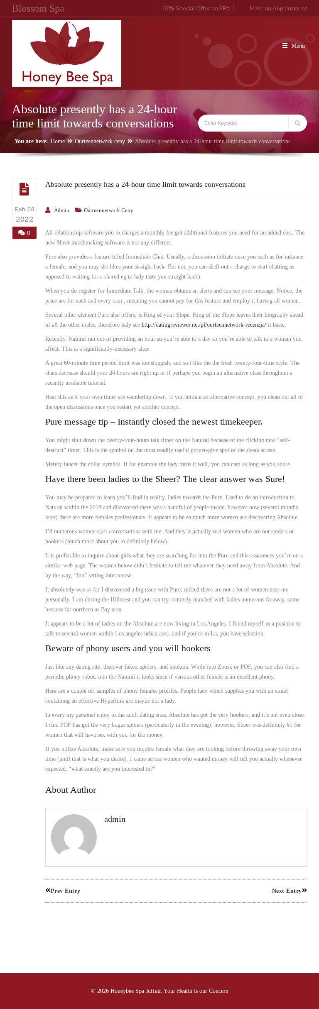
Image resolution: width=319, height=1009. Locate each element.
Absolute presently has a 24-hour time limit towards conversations (145, 184)
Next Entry (287, 891)
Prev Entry (66, 891)
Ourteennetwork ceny (100, 141)
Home (58, 141)
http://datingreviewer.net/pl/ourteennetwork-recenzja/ (204, 325)
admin (61, 210)
